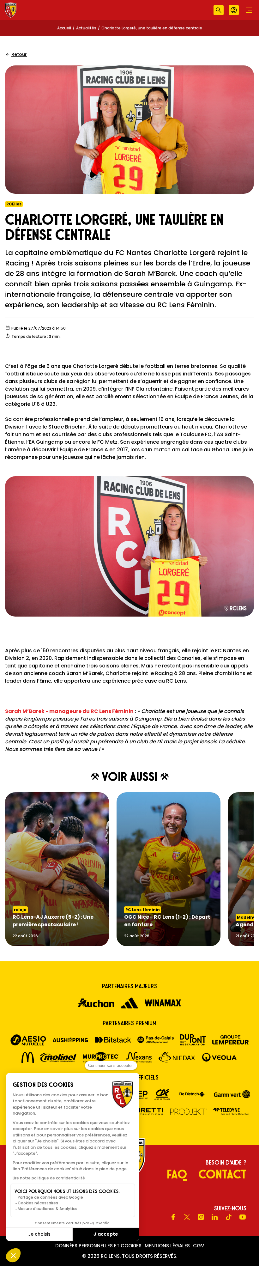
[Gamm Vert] (232, 1094)
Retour (19, 54)
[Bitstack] (113, 1040)
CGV (198, 1245)
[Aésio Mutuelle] (28, 1039)
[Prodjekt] (188, 1111)
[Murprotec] (101, 1057)
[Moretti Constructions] (146, 1112)
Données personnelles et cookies (98, 1245)
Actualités (86, 28)
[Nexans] (138, 1057)
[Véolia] (219, 1057)
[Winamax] (163, 1002)
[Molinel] (58, 1057)
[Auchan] (96, 1002)
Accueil (64, 28)
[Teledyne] (231, 1111)
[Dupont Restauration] (193, 1039)
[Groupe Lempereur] (230, 1039)
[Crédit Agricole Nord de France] (162, 1094)
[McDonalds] (27, 1057)
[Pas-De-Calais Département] (155, 1039)
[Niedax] (177, 1057)
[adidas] (129, 1002)
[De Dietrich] (192, 1094)
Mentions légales (167, 1245)
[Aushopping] (70, 1039)
